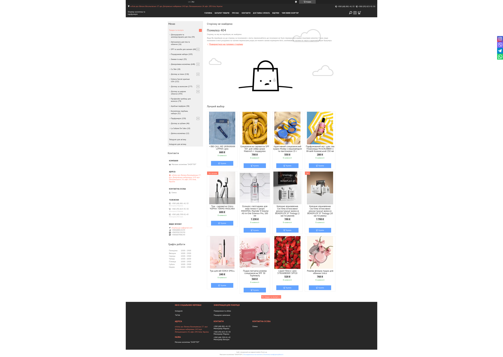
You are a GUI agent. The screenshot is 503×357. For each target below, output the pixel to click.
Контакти (246, 13)
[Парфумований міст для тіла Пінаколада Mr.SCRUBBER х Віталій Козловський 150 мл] (320, 128)
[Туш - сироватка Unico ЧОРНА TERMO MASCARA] (222, 188)
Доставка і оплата (261, 13)
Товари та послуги (176, 30)
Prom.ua (264, 352)
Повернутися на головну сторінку (226, 44)
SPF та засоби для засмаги (181, 49)
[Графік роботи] (355, 12)
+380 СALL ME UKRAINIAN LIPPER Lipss (222, 147)
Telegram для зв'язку (177, 139)
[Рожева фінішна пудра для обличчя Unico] (320, 252)
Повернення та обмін (222, 311)
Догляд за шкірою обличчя (178, 92)
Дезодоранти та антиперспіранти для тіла (181, 35)
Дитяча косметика (178, 133)
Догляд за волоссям (179, 86)
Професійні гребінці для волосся (181, 100)
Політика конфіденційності (273, 354)
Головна (208, 13)
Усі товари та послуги (270, 297)
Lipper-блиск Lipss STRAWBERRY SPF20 (287, 272)
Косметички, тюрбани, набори (179, 112)
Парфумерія (176, 118)
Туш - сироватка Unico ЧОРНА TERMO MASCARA (222, 207)
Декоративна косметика (180, 64)
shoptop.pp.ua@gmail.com (181, 228)
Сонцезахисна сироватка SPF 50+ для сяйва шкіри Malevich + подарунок (254, 148)
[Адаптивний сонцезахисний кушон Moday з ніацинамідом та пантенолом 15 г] (287, 128)
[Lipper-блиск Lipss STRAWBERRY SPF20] (287, 252)
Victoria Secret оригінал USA (180, 80)
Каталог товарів (222, 13)
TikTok (177, 315)
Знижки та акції (177, 59)
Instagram (179, 311)
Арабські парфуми (178, 106)
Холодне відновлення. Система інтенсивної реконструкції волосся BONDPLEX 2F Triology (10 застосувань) (320, 211)
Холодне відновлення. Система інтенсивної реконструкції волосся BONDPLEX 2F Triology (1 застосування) (287, 211)
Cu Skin (174, 69)
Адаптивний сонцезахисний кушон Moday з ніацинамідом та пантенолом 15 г (287, 148)
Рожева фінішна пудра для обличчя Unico (320, 272)
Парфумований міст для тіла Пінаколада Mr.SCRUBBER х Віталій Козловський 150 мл (320, 148)
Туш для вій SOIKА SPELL (222, 271)
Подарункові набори (179, 54)
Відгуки (275, 13)
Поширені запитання (222, 315)
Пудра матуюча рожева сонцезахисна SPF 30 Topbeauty (255, 273)
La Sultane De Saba (178, 128)
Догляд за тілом (177, 74)
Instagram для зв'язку (177, 144)
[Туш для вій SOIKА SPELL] (222, 252)
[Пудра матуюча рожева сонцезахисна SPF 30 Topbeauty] (255, 252)
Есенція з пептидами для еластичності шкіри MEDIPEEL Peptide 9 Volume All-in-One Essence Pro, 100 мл (255, 211)
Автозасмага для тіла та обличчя (180, 43)
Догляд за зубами (178, 123)
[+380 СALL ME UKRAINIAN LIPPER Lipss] (222, 128)
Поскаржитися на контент (252, 354)
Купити (223, 163)
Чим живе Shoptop (290, 13)
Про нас (235, 13)
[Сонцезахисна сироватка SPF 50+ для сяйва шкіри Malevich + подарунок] (255, 128)
